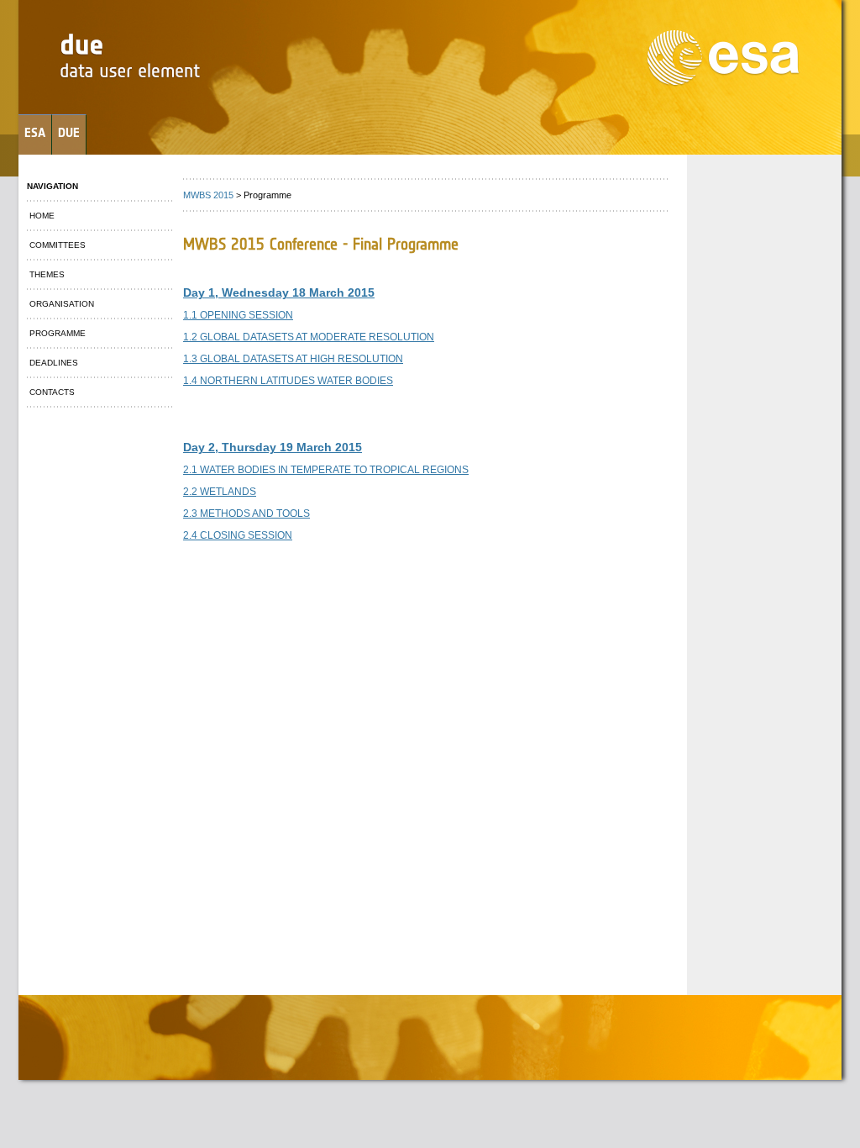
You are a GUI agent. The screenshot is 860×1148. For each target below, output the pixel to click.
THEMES (46, 274)
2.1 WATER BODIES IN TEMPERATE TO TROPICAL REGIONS (326, 470)
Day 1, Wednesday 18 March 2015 (279, 292)
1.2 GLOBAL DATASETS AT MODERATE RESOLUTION (308, 337)
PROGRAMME (56, 333)
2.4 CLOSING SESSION (237, 535)
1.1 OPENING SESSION (238, 315)
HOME (41, 215)
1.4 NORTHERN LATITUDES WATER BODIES (288, 381)
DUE (69, 132)
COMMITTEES (56, 245)
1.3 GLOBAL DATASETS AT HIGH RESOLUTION (293, 359)
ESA (34, 132)
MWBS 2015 (208, 195)
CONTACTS (51, 392)
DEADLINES (52, 362)
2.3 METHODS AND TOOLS (246, 513)
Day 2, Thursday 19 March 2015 (272, 447)
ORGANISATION (60, 303)
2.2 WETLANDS (219, 492)
